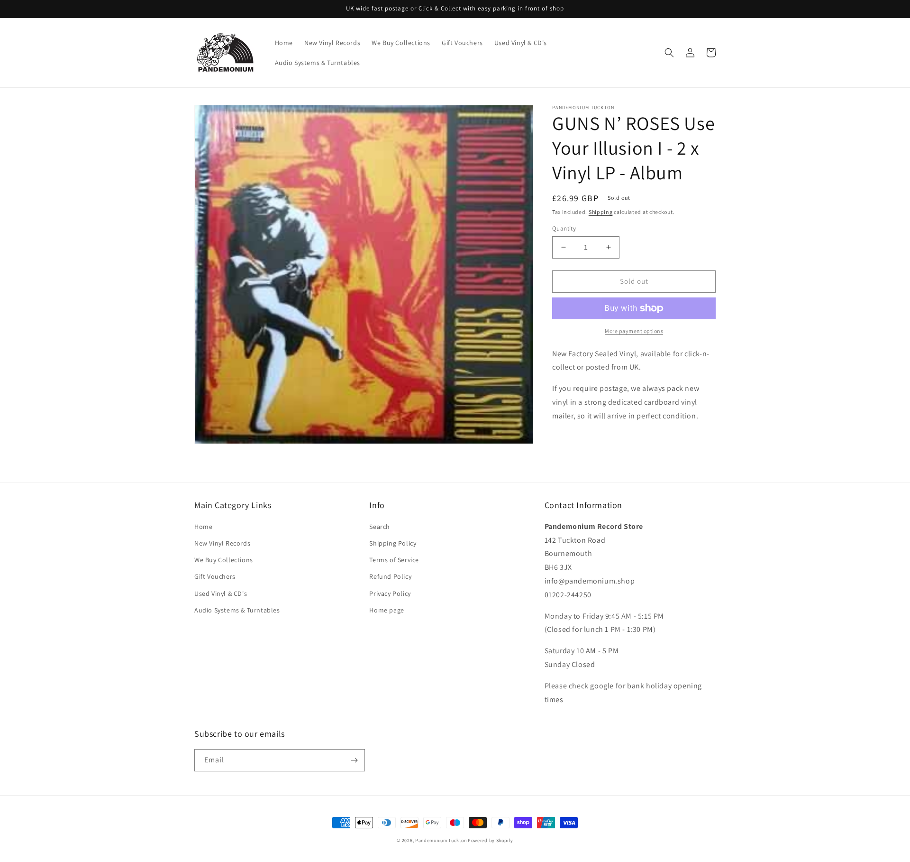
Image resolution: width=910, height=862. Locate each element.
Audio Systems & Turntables (237, 610)
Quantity (564, 228)
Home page (386, 610)
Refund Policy (390, 576)
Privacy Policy (389, 593)
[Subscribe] (354, 760)
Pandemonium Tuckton (440, 840)
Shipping (601, 211)
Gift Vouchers (215, 576)
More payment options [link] (634, 330)
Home (203, 526)
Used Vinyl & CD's (220, 593)
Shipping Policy (392, 543)
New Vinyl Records (222, 543)
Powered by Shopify (490, 840)
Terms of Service (394, 560)
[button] (669, 52)
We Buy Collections (223, 560)
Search (379, 526)
